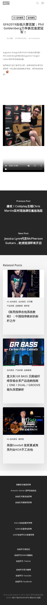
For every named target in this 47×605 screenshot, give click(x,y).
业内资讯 (31, 18)
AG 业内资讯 (18, 18)
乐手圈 (30, 301)
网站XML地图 (35, 597)
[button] (42, 3)
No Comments (34, 38)
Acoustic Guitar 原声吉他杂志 (23, 490)
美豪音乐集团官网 (23, 484)
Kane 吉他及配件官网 (23, 523)
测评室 (27, 306)
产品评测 (10, 306)
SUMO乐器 (19, 529)
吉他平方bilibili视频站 (23, 555)
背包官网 (28, 529)
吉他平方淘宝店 (23, 549)
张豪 (11, 38)
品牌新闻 (19, 306)
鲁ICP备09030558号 (21, 597)
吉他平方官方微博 (23, 569)
